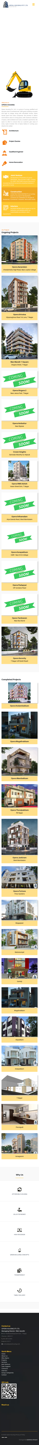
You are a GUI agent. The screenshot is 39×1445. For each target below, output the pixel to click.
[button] (3, 36)
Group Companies (8, 1373)
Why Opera (5, 1358)
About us (5, 1356)
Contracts (5, 1368)
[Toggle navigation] (33, 4)
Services (4, 1362)
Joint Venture (6, 1364)
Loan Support (6, 1366)
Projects (4, 1360)
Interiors (4, 1371)
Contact (4, 1375)
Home (3, 1354)
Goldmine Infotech (32, 1439)
